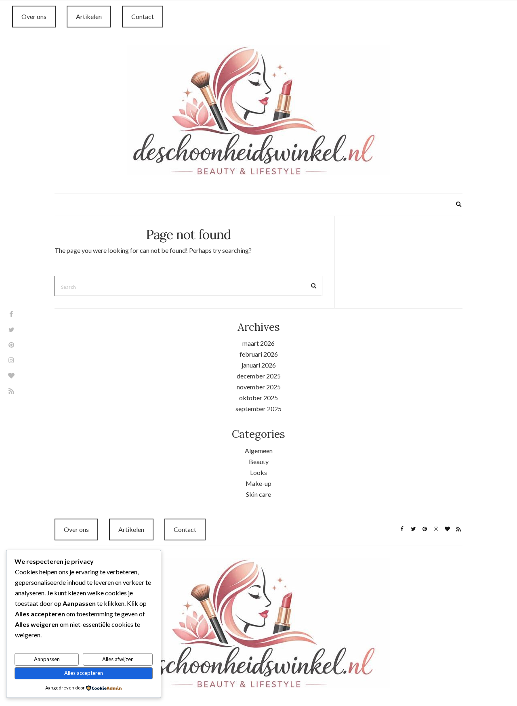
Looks (258, 472)
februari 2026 (259, 354)
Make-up (258, 483)
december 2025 (259, 376)
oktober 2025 (258, 397)
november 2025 (259, 387)
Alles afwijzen (118, 659)
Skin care (258, 494)
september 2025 (258, 408)
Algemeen (259, 450)
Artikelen (89, 16)
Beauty (259, 461)
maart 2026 (258, 343)
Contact (142, 16)
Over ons (33, 16)
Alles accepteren (83, 673)
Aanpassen (47, 659)
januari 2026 (259, 365)
